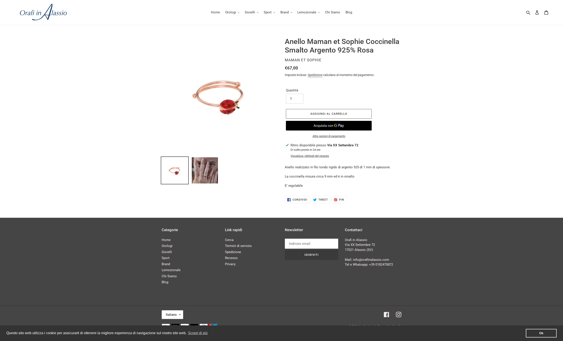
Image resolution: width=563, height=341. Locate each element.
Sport (166, 258)
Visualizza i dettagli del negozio (310, 156)
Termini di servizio (238, 246)
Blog (165, 282)
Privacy (230, 264)
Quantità (292, 90)
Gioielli (167, 252)
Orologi (167, 246)
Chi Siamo (169, 276)
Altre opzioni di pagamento (329, 136)
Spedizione (315, 75)
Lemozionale (171, 270)
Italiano (171, 315)
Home (166, 240)
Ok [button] (541, 333)
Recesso (231, 258)
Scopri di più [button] (198, 333)
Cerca (229, 240)
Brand (166, 264)
